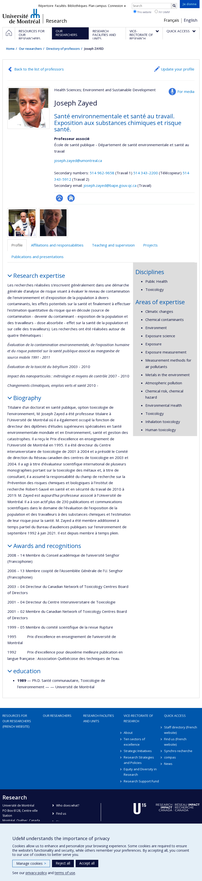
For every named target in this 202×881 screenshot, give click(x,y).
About (128, 732)
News (168, 763)
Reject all (63, 863)
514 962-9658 (102, 172)
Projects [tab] (150, 245)
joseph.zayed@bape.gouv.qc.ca (110, 185)
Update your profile (177, 69)
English (190, 20)
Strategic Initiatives (138, 751)
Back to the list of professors (39, 69)
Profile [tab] (17, 245)
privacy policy (36, 872)
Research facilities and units (98, 718)
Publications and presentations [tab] (37, 256)
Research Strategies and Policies (139, 760)
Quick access (175, 715)
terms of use (65, 872)
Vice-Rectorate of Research (138, 718)
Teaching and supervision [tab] (113, 245)
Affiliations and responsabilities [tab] (57, 245)
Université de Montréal (21, 16)
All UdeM (164, 12)
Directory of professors (63, 49)
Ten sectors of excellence (134, 742)
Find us (61, 813)
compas (170, 757)
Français (171, 20)
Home (10, 49)
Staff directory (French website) (180, 730)
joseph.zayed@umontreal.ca (78, 160)
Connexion (115, 6)
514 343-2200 (146, 172)
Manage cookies (31, 863)
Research (56, 20)
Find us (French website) (175, 742)
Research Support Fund (141, 781)
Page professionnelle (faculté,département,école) (59, 198)
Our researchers (30, 49)
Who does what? (67, 805)
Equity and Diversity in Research (140, 772)
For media (185, 91)
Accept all (87, 863)
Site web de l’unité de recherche (71, 198)
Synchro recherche (178, 751)
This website (143, 12)
